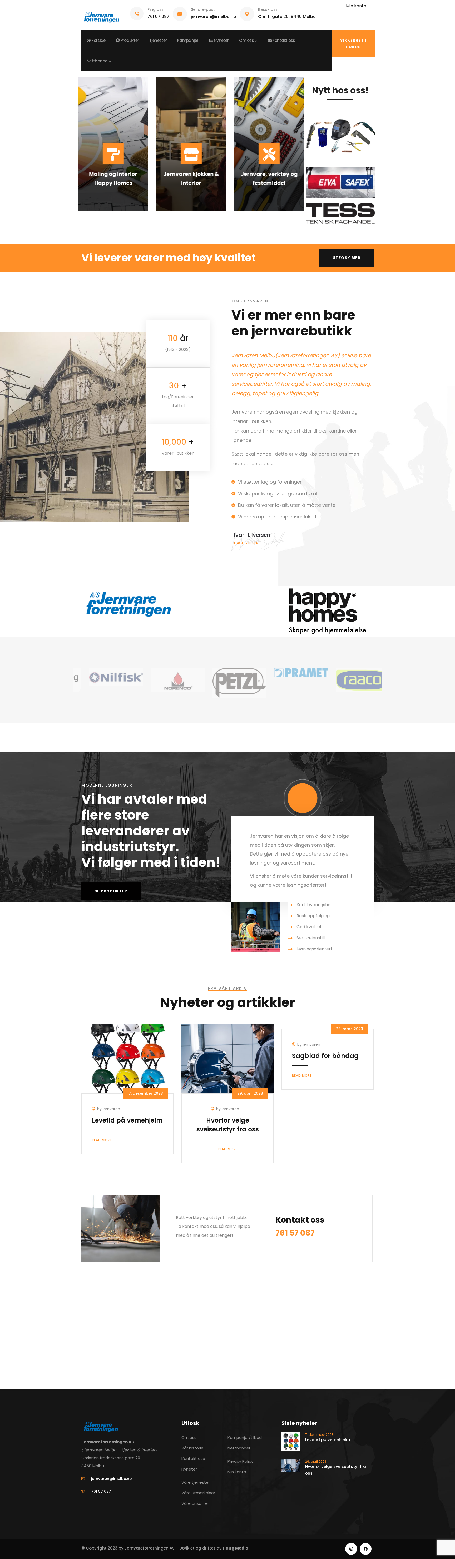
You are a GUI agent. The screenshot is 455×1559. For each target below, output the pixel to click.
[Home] (101, 15)
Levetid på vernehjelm (127, 1120)
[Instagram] (351, 1549)
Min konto (356, 6)
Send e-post (203, 9)
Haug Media (236, 1548)
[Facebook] (366, 1549)
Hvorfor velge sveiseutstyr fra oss (227, 1125)
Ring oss (155, 9)
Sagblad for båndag (325, 1055)
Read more (102, 1140)
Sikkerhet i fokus (353, 43)
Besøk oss (268, 9)
